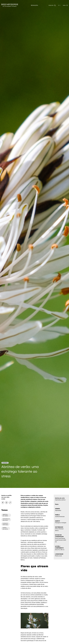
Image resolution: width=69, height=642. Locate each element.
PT (58, 5)
